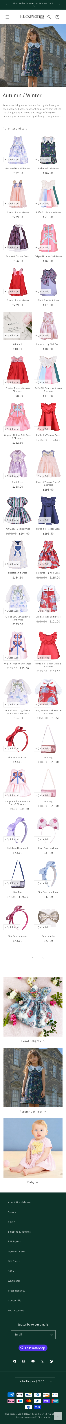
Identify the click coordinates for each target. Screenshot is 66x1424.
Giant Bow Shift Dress (48, 300)
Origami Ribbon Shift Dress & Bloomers (17, 436)
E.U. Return (14, 1241)
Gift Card (17, 344)
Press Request (16, 1290)
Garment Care (16, 1251)
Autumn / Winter (31, 1112)
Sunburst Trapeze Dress (17, 256)
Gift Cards (14, 1261)
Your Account (16, 1310)
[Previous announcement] (7, 5)
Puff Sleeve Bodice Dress (18, 528)
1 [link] (23, 958)
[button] (7, 17)
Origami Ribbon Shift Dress (48, 256)
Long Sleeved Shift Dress (48, 616)
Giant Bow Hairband (48, 848)
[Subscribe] (51, 1334)
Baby (30, 1182)
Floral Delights (31, 1041)
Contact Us (14, 1300)
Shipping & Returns (19, 1231)
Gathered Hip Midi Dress (18, 168)
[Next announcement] (59, 5)
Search (12, 1212)
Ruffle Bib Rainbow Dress (48, 212)
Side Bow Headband (17, 848)
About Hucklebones (20, 1202)
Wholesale (14, 1280)
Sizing (11, 1222)
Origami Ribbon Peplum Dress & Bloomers (18, 803)
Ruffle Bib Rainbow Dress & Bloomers (48, 389)
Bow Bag (48, 757)
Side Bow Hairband (17, 757)
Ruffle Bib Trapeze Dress (48, 435)
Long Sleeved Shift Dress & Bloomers (48, 712)
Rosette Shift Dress (17, 572)
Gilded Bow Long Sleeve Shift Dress (18, 618)
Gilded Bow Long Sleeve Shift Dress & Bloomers (18, 712)
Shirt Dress (17, 482)
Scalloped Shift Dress (48, 168)
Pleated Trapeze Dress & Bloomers (18, 389)
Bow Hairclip (48, 936)
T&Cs (11, 1271)
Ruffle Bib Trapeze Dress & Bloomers (48, 665)
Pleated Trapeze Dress (18, 212)
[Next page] (43, 958)
